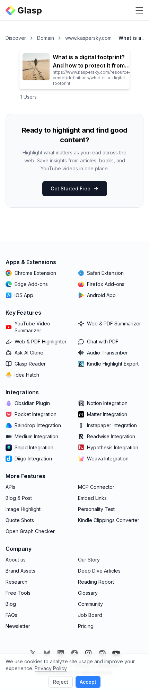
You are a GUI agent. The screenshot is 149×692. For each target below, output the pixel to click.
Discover (16, 38)
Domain (45, 38)
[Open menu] (139, 10)
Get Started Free (70, 188)
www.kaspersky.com (88, 38)
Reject (60, 682)
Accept (88, 682)
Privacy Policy (51, 668)
